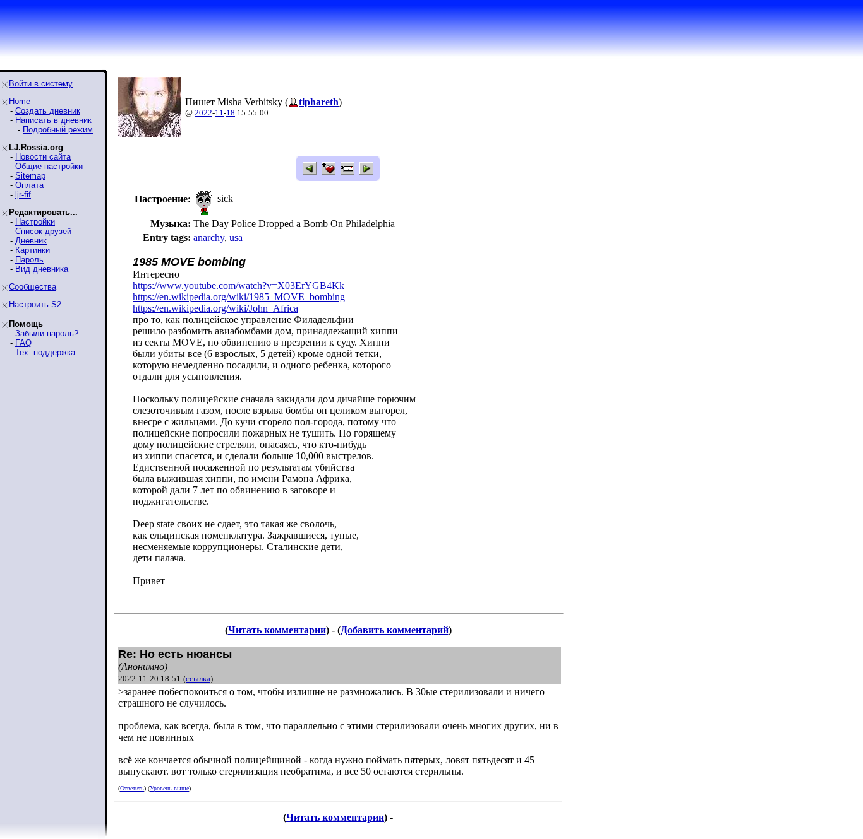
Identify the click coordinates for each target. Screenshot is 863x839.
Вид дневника (41, 269)
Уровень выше (169, 788)
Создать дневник (47, 110)
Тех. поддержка (45, 352)
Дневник (31, 240)
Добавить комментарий (395, 630)
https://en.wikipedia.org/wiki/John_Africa (215, 308)
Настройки (35, 221)
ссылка (198, 678)
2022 (203, 112)
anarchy (208, 237)
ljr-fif (23, 194)
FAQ (23, 343)
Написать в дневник (53, 120)
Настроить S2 (35, 304)
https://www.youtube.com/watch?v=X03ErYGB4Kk (238, 285)
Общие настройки (49, 166)
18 (230, 112)
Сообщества (32, 286)
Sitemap (30, 175)
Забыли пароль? (46, 333)
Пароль (29, 259)
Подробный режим (58, 129)
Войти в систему (41, 83)
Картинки (32, 250)
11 (219, 112)
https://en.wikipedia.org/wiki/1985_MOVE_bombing (239, 296)
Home (19, 101)
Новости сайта (43, 156)
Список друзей (43, 231)
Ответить (132, 788)
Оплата (29, 185)
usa (236, 237)
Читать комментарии (277, 630)
